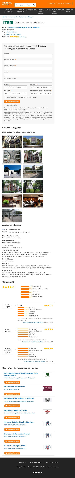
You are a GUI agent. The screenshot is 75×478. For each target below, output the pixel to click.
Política (21, 17)
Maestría (29, 10)
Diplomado (48, 10)
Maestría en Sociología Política (15, 410)
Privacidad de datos (35, 462)
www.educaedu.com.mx (53, 467)
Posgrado (61, 10)
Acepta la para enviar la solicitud (21, 97)
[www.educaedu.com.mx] (37, 472)
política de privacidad (17, 97)
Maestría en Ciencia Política (14, 387)
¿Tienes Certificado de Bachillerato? (40, 91)
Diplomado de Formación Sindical (16, 434)
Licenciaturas (68, 10)
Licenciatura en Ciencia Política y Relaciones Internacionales (21, 374)
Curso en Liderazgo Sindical (14, 446)
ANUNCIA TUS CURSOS (64, 3)
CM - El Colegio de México (11, 389)
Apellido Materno (9, 65)
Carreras (40, 11)
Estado (6, 84)
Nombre (6, 53)
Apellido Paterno (9, 59)
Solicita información (13, 101)
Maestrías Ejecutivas (20, 11)
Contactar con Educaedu (51, 462)
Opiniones (22, 37)
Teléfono (10, 78)
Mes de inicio (33, 84)
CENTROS (52, 3)
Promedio (7, 91)
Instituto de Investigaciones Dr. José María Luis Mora (19, 413)
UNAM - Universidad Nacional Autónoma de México (19, 401)
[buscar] (34, 5)
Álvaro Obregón (28, 17)
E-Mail (6, 72)
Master (54, 11)
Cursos (34, 10)
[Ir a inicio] (3, 17)
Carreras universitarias (8, 11)
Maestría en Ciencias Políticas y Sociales (19, 398)
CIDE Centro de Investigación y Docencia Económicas (19, 378)
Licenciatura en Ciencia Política (33, 322)
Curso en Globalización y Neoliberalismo (19, 422)
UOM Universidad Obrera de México (14, 425)
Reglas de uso (22, 462)
